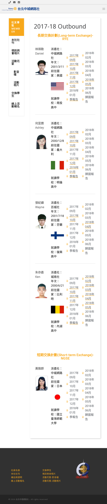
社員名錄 (15, 470)
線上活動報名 (15, 105)
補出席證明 (16, 477)
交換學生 (15, 94)
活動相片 (16, 84)
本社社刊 (15, 41)
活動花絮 (15, 62)
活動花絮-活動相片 (51, 481)
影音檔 (16, 73)
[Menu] (103, 8)
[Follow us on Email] (14, 2)
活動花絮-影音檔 (50, 477)
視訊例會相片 (15, 52)
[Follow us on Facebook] (19, 2)
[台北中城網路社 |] (9, 8)
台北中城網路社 (22, 499)
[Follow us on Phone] (9, 2)
